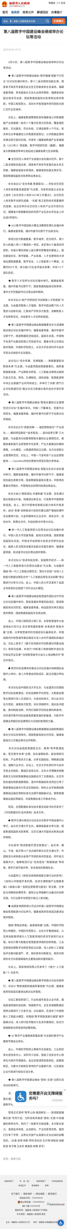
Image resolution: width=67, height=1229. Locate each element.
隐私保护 (27, 1194)
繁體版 (52, 3)
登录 (63, 3)
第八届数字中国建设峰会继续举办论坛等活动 (33, 34)
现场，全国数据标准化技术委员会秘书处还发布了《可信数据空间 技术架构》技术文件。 (33, 810)
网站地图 (40, 1194)
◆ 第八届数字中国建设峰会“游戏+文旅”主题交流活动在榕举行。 (33, 1082)
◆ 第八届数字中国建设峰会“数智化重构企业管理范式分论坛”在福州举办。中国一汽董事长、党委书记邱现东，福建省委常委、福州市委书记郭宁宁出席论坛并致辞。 (33, 411)
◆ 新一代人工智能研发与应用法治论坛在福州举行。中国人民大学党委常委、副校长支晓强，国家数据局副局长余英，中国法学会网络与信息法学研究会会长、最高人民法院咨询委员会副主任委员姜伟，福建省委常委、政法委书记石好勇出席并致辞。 (33, 541)
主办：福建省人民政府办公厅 (18, 1222)
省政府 (15, 12)
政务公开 (28, 12)
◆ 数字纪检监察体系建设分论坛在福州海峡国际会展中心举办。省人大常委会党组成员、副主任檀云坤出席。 (33, 674)
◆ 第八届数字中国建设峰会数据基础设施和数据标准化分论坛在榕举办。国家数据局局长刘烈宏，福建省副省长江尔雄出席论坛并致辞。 (33, 735)
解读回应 (42, 12)
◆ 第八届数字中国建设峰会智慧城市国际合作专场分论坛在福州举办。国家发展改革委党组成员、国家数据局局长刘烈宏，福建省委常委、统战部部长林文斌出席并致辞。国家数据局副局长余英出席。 (33, 604)
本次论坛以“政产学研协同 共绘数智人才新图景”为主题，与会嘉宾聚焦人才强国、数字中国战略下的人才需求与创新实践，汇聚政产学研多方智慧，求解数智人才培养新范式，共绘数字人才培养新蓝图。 (33, 308)
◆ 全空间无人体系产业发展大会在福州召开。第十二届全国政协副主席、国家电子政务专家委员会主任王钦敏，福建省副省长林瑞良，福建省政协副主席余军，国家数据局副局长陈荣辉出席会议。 (33, 167)
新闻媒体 (35, 1186)
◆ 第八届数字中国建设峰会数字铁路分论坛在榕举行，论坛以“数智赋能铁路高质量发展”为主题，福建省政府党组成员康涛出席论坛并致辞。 (33, 986)
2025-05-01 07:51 (12, 49)
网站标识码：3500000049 (31, 1198)
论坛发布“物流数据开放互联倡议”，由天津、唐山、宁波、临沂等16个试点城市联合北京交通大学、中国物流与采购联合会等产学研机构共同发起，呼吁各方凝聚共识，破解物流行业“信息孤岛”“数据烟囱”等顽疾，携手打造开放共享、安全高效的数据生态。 (33, 856)
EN (58, 3)
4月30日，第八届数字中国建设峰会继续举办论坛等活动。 (33, 65)
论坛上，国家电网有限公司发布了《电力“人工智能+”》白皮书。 (33, 970)
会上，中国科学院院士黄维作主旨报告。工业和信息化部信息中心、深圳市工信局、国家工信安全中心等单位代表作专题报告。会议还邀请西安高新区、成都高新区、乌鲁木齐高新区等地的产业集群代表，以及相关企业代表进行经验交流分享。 (33, 1060)
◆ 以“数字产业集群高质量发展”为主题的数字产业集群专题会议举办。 (33, 1038)
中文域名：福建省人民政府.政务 (31, 1214)
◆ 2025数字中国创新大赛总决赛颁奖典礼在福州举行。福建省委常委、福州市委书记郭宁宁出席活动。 (33, 228)
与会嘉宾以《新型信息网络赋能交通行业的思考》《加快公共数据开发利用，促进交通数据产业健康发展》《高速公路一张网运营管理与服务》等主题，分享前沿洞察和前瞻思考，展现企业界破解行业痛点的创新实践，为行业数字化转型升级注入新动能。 (33, 886)
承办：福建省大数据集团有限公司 (47, 1222)
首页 (5, 12)
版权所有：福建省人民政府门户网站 (31, 1210)
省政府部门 (9, 1181)
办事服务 (56, 12)
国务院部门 (41, 1181)
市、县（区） (25, 1181)
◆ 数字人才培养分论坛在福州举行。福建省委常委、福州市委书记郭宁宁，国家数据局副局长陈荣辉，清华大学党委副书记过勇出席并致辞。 (33, 286)
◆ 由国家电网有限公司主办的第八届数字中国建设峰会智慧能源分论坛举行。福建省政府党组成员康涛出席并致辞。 (33, 912)
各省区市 (22, 1186)
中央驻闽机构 (57, 1181)
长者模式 (58, 21)
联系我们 (52, 1194)
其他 (47, 1186)
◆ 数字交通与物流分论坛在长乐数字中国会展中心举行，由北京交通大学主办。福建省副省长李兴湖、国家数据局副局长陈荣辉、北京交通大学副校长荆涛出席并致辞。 (33, 829)
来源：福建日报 (12, 1159)
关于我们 (15, 1194)
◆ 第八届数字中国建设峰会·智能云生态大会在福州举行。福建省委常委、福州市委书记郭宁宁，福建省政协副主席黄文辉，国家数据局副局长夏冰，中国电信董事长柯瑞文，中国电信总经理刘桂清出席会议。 (33, 477)
